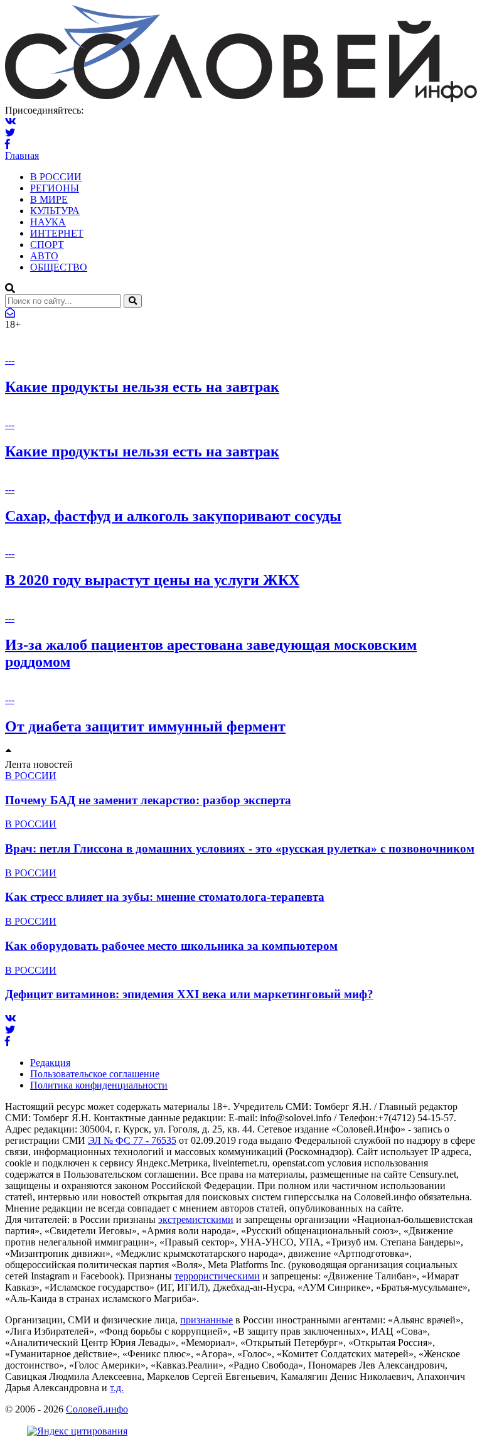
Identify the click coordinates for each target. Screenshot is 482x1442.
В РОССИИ (56, 176)
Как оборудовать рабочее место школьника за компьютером (171, 945)
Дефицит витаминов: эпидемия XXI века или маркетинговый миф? (189, 994)
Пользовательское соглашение (94, 1073)
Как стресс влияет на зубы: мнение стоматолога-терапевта (164, 896)
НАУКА (48, 222)
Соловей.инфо (97, 1409)
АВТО (44, 255)
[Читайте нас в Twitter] (10, 132)
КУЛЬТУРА (55, 210)
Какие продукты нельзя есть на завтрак (142, 387)
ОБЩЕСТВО (58, 267)
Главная (22, 155)
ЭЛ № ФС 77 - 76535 (132, 1140)
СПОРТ (47, 244)
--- (9, 360)
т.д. (117, 1387)
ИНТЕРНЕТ (56, 233)
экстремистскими (195, 1219)
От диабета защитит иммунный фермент (145, 726)
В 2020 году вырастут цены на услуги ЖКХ (152, 580)
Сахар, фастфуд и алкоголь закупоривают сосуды (173, 516)
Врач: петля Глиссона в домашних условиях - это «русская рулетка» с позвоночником (239, 848)
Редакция (50, 1062)
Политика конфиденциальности (99, 1085)
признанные (206, 1320)
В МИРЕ (49, 199)
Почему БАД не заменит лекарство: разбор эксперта (148, 800)
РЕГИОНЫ (54, 188)
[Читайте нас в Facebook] (7, 144)
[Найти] (133, 301)
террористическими (217, 1276)
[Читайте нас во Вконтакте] (10, 121)
